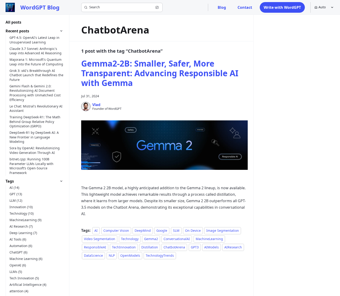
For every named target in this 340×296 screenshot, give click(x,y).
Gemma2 (151, 239)
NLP (112, 255)
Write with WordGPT (282, 7)
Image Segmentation (222, 230)
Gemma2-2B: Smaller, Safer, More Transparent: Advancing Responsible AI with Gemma (159, 73)
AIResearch (233, 247)
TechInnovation (124, 247)
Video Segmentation (99, 239)
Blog (222, 7)
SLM (176, 230)
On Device (193, 230)
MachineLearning (209, 239)
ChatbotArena (174, 247)
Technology (130, 239)
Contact (245, 7)
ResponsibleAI (95, 247)
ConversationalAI (177, 239)
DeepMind (143, 230)
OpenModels (130, 255)
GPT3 (195, 247)
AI (96, 230)
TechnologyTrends (160, 255)
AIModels (211, 247)
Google (161, 230)
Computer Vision (116, 230)
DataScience (93, 255)
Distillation (149, 247)
